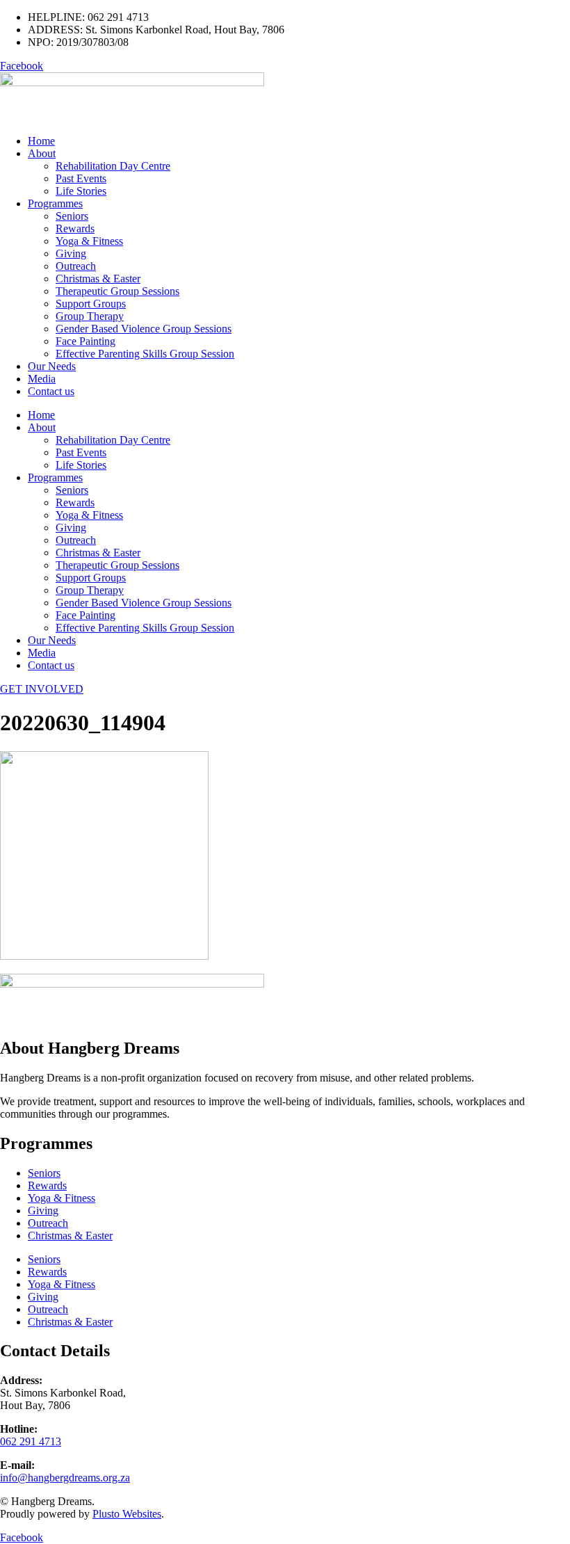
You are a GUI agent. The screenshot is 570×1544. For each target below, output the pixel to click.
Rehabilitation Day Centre (113, 166)
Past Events (81, 178)
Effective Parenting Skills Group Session (145, 354)
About (42, 153)
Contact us (51, 391)
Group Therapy (90, 316)
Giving (71, 253)
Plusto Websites (126, 1514)
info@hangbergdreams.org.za (65, 1477)
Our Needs (52, 366)
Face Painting (85, 341)
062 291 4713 (30, 1441)
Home (41, 141)
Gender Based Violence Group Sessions (143, 329)
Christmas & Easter (98, 278)
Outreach (76, 266)
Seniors (72, 216)
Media (42, 379)
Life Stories (81, 191)
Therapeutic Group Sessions (117, 291)
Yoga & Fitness (89, 241)
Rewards (75, 228)
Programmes (55, 203)
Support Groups (91, 303)
